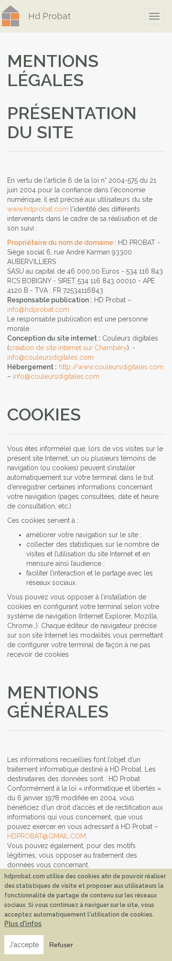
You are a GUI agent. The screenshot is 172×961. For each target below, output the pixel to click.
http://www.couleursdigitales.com (111, 367)
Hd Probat (49, 16)
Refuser (61, 945)
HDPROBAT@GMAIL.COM (46, 836)
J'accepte (24, 945)
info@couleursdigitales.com (50, 357)
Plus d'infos (23, 924)
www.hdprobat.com (37, 209)
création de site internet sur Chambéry (68, 348)
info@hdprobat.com (38, 309)
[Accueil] (10, 15)
